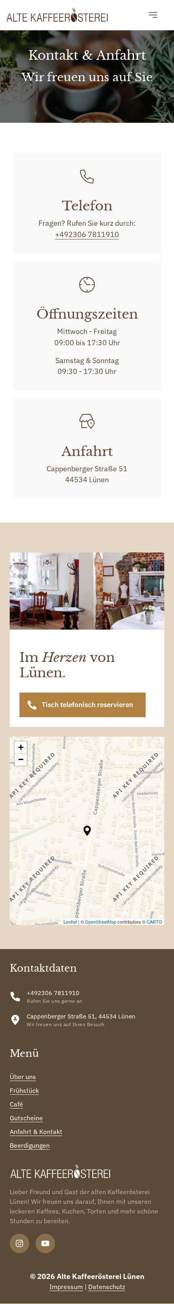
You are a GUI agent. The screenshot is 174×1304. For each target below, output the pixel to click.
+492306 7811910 (87, 234)
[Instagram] (19, 1243)
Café (16, 1104)
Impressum (66, 1287)
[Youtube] (45, 1243)
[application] (87, 831)
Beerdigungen (30, 1145)
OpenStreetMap (100, 921)
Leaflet (70, 921)
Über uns (23, 1077)
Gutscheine (26, 1118)
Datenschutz (106, 1287)
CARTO (154, 921)
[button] (87, 831)
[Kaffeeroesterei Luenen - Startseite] (57, 15)
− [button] (20, 759)
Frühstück (24, 1090)
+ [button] (20, 747)
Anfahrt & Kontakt (36, 1132)
